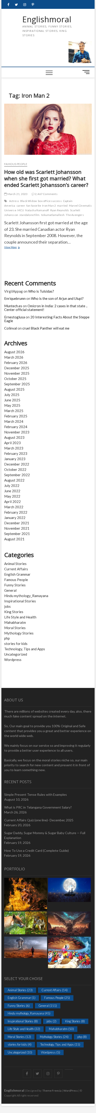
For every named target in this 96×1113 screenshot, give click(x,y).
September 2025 (17, 384)
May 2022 (12, 496)
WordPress (70, 1090)
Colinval (10, 328)
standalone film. (29, 215)
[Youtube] (69, 1069)
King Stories (13, 612)
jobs (7, 606)
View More (17, 247)
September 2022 (17, 475)
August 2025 (14, 389)
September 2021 (17, 534)
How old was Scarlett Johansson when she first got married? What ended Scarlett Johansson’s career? (46, 178)
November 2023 (16, 432)
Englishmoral (46, 19)
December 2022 (16, 464)
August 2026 (14, 352)
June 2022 (12, 491)
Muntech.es (13, 306)
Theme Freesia (52, 1090)
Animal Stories (15, 563)
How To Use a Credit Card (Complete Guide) (36, 850)
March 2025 (13, 411)
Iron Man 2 (49, 205)
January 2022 (14, 517)
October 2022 (15, 469)
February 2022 (15, 512)
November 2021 (16, 528)
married (62, 205)
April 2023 (12, 443)
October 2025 (15, 379)
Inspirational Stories (20, 601)
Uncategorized (15, 654)
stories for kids (15, 643)
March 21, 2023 (17, 194)
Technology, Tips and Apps (24, 649)
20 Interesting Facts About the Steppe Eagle (46, 319)
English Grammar (17, 574)
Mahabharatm (15, 622)
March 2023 (13, 448)
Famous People (15, 164)
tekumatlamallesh (53, 215)
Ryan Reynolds (59, 210)
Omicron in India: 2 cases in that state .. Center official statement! (45, 308)
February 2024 (15, 427)
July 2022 (11, 485)
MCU (20, 210)
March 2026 (13, 357)
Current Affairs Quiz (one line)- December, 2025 (38, 820)
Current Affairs (16, 569)
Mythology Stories (19, 633)
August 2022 (14, 480)
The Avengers (75, 215)
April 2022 (12, 501)
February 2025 (15, 416)
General (10, 590)
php (7, 638)
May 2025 (12, 405)
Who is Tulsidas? (41, 291)
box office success (50, 201)
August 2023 (14, 437)
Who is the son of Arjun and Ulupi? (57, 298)
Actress (14, 201)
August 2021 (14, 539)
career (21, 205)
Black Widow (28, 201)
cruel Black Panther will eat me (45, 328)
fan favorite (33, 205)
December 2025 (16, 368)
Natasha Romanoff (37, 210)
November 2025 (16, 373)
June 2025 (12, 400)
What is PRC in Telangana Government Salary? (38, 807)
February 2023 (15, 453)
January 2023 (14, 459)
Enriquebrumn (15, 298)
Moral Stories (15, 628)
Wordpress (12, 659)
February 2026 (15, 362)
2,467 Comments (46, 194)
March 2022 (13, 507)
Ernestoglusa (14, 317)
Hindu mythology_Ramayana (26, 596)
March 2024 (13, 421)
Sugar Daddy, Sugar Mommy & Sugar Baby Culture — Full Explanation (44, 835)
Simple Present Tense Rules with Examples (35, 794)
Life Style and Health (20, 617)
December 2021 (16, 523)
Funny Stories (15, 585)
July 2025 (11, 395)
